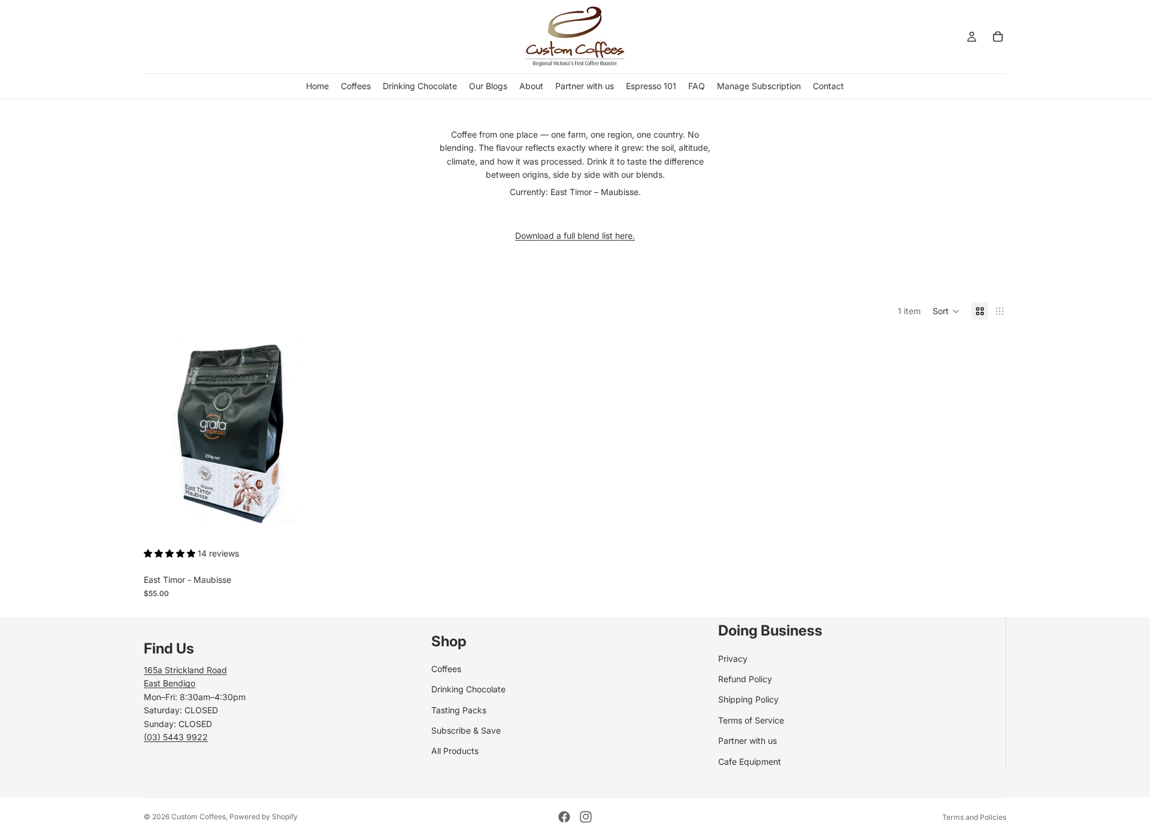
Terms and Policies (974, 817)
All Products (455, 751)
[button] (946, 311)
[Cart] (998, 36)
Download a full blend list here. (575, 235)
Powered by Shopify (263, 816)
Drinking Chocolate (468, 689)
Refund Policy (745, 679)
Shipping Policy (748, 699)
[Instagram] (586, 817)
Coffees (446, 669)
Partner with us (747, 740)
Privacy (733, 658)
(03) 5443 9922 (176, 737)
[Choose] (290, 522)
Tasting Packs (458, 710)
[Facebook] (564, 817)
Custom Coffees (198, 816)
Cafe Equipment (749, 761)
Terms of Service (751, 720)
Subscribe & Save (466, 730)
